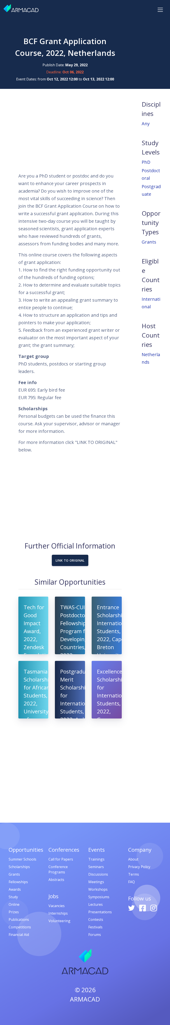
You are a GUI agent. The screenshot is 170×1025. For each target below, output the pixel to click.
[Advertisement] (70, 131)
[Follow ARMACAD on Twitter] (132, 907)
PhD (146, 162)
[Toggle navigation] (160, 9)
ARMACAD (85, 999)
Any (146, 124)
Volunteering (59, 920)
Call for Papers (60, 859)
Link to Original (70, 560)
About (133, 859)
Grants (149, 242)
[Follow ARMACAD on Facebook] (143, 907)
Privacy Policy (139, 866)
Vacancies (56, 905)
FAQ (131, 881)
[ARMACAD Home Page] (21, 8)
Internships (58, 913)
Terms (133, 874)
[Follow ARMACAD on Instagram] (153, 907)
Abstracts (56, 879)
